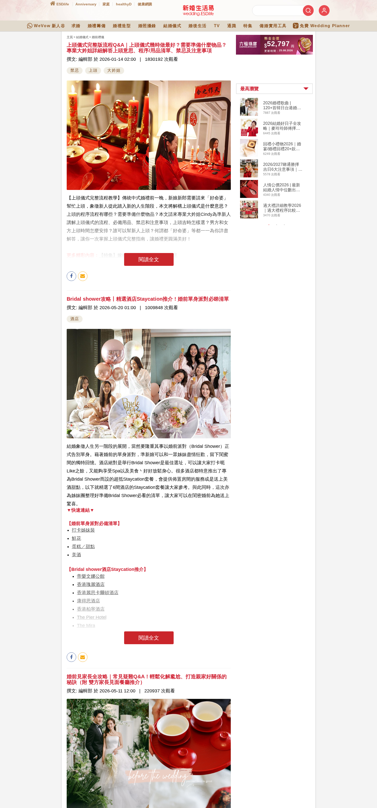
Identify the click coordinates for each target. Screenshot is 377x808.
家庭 (106, 4)
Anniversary (85, 4)
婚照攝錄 (147, 26)
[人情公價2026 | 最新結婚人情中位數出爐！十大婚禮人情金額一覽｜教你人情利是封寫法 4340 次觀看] (249, 197)
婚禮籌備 (97, 26)
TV (217, 26)
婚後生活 (197, 26)
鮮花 (76, 538)
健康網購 (145, 4)
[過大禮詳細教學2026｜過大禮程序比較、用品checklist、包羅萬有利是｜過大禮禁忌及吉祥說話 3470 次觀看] (249, 217)
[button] (274, 89)
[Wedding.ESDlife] (198, 15)
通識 (231, 26)
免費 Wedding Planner (325, 26)
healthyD (124, 4)
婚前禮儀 (98, 37)
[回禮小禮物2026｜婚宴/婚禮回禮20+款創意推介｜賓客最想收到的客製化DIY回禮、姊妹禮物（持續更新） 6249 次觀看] (249, 156)
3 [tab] (284, 224)
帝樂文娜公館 (91, 576)
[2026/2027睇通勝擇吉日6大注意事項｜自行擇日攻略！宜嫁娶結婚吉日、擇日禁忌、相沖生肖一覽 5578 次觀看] (249, 176)
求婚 (76, 26)
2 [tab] (276, 224)
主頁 (70, 37)
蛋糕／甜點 (83, 546)
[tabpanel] (278, 159)
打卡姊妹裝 (83, 530)
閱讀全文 (148, 259)
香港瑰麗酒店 (91, 584)
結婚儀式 (172, 26)
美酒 (76, 554)
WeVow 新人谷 (49, 26)
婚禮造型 (122, 26)
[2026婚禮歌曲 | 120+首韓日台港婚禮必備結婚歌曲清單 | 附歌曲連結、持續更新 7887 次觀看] (249, 115)
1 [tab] (269, 224)
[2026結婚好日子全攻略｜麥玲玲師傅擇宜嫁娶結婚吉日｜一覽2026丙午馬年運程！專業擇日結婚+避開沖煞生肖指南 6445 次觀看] (249, 135)
